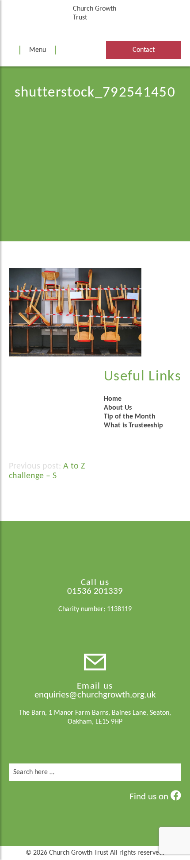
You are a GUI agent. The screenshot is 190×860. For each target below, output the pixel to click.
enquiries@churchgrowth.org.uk (95, 695)
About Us (118, 407)
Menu (37, 50)
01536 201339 (95, 591)
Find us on (150, 797)
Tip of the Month (130, 416)
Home (113, 399)
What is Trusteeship (133, 425)
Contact (144, 50)
